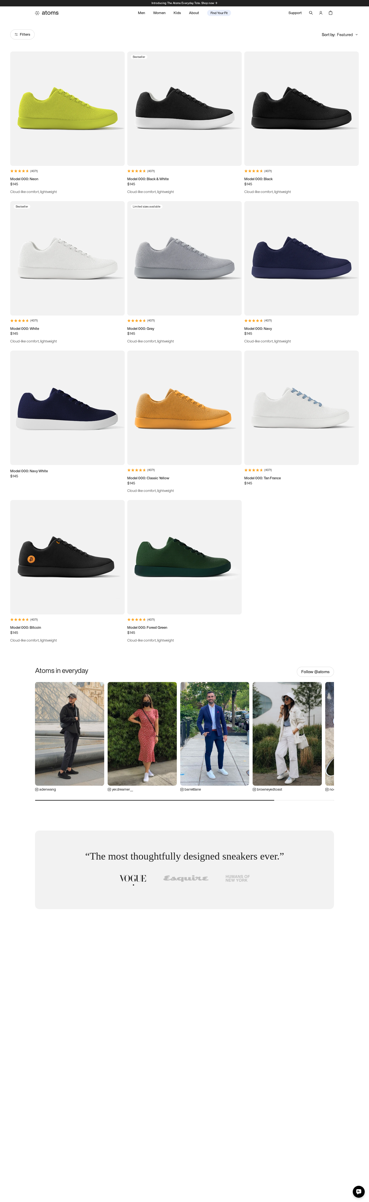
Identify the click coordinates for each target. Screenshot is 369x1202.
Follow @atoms (315, 672)
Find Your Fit (219, 12)
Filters (25, 34)
